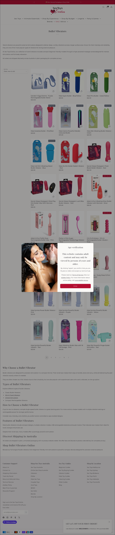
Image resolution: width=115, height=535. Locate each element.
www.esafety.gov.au (81, 280)
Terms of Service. (78, 275)
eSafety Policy (65, 277)
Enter (75, 286)
